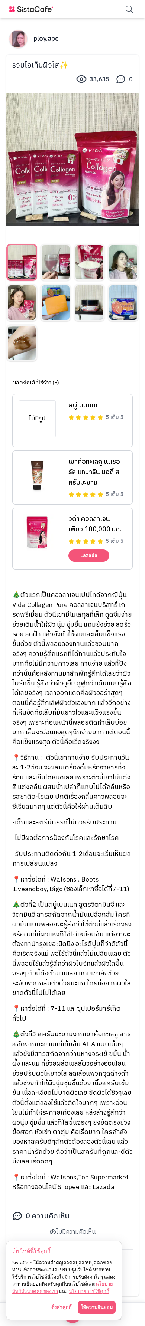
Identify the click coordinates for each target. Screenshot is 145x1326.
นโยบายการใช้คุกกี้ (89, 1291)
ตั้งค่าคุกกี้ (61, 1307)
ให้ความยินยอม (97, 1307)
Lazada (88, 555)
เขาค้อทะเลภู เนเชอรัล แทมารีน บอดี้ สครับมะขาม (94, 472)
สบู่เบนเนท (82, 405)
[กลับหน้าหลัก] (33, 9)
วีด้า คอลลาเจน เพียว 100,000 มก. (94, 524)
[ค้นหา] (129, 9)
